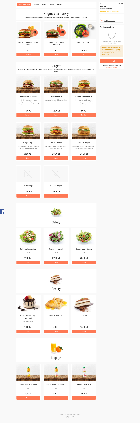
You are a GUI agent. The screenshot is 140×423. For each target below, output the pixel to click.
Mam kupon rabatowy (111, 67)
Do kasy (111, 61)
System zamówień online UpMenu (70, 414)
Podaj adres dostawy (110, 21)
